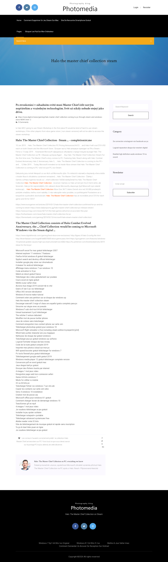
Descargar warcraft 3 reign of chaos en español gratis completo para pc (46, 303)
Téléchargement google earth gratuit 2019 (34, 356)
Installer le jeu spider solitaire (28, 412)
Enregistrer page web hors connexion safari (34, 374)
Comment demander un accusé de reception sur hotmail (84, 546)
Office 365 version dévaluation (29, 292)
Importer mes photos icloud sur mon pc (33, 348)
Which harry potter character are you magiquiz (35, 333)
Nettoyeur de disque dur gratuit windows (33, 336)
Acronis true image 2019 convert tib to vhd (34, 286)
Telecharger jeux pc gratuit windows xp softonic (36, 339)
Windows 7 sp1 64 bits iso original (54, 543)
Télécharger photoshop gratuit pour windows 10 (36, 327)
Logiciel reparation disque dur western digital (130, 148)
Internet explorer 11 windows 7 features (33, 253)
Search (131, 115)
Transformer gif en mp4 (26, 403)
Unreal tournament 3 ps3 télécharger (31, 312)
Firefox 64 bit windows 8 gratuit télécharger (34, 256)
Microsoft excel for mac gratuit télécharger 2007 (36, 250)
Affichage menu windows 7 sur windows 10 (34, 268)
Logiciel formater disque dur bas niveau (33, 342)
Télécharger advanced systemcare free (32, 418)
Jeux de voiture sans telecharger (30, 321)
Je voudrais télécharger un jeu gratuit (31, 409)
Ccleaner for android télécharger (29, 265)
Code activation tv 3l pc (26, 271)
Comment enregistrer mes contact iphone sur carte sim (39, 324)
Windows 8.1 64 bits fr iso (88, 543)
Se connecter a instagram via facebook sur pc (130, 141)
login (135, 7)
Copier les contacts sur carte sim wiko (32, 389)
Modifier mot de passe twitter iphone (32, 318)
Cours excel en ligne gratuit (27, 280)
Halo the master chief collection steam (32, 300)
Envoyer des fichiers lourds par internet (32, 368)
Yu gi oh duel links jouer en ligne (29, 427)
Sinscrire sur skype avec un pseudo (31, 306)
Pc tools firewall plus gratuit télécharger (33, 353)
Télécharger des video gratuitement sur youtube (36, 277)
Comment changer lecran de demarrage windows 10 (38, 401)
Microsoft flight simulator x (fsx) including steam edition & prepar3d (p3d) (47, 330)
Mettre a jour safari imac (26, 283)
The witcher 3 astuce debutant (29, 315)
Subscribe (131, 193)
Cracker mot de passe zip (27, 395)
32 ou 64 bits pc (23, 383)
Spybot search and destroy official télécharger (35, 259)
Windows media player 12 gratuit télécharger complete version (43, 359)
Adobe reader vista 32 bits (27, 421)
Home (19, 20)
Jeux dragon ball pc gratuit (27, 365)
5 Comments (23, 122)
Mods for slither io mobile (27, 380)
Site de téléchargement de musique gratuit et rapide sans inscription (45, 424)
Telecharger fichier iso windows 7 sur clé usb (35, 386)
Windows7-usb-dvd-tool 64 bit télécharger (34, 309)
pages (19, 32)
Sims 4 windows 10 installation (29, 392)
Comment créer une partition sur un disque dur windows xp (41, 297)
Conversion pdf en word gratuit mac (31, 362)
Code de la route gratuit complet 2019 (32, 345)
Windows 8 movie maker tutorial (29, 295)
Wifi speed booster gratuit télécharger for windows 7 (38, 350)
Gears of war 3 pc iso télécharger (30, 289)
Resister (146, 7)
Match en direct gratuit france (28, 274)
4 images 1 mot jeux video (27, 371)
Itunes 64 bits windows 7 (27, 377)
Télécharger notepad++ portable (29, 415)
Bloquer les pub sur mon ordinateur (39, 32)
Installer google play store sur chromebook (34, 262)
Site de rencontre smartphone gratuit (76, 20)
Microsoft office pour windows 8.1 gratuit (33, 398)
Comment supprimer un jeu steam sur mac (41, 20)
